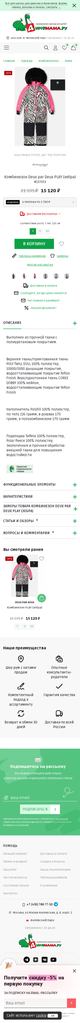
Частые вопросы (15, 877)
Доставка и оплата (43, 286)
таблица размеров (32, 256)
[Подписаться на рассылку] (71, 1003)
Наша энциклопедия (55, 869)
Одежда (26, 61)
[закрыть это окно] (74, 970)
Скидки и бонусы (52, 861)
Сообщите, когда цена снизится (43, 293)
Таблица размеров (53, 877)
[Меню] (6, 47)
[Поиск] (46, 47)
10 (47, 231)
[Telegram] (56, 904)
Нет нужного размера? (44, 300)
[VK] (44, 959)
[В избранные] (61, 244)
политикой (62, 819)
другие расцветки (40, 265)
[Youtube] (53, 959)
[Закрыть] (74, 5)
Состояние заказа (16, 885)
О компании (48, 885)
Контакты (10, 893)
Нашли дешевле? (43, 308)
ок (52, 1015)
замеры (62, 256)
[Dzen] (35, 959)
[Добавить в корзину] (41, 598)
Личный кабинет (15, 854)
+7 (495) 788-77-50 (39, 904)
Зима (68, 61)
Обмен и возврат (15, 861)
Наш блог (10, 869)
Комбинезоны (48, 61)
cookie (41, 1015)
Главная (9, 61)
